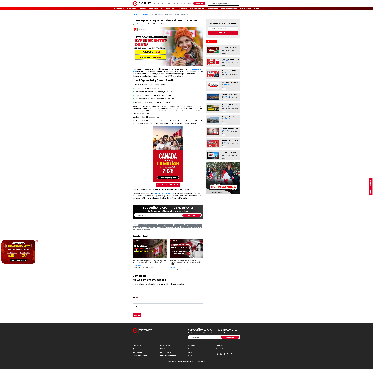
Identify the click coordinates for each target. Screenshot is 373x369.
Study (175, 3)
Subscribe (199, 3)
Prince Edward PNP (156, 9)
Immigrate (166, 3)
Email (135, 306)
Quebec (143, 9)
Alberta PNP (170, 9)
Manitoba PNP (213, 9)
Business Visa (165, 345)
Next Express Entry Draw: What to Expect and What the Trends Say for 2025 (186, 262)
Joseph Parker (137, 265)
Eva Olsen (137, 24)
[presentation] (136, 249)
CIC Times (225, 130)
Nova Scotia (131, 9)
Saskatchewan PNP (197, 9)
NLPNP (256, 9)
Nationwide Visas (198, 361)
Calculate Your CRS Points (168, 185)
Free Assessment (371, 186)
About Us (219, 345)
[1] (208, 3)
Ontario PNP (182, 9)
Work (190, 3)
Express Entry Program (163, 193)
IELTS (183, 3)
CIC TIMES (178, 361)
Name (135, 298)
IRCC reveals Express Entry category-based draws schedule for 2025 (149, 261)
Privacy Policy (221, 349)
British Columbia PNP (229, 9)
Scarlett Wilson (227, 84)
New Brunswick (245, 9)
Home (156, 3)
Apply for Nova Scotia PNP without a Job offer (238, 117)
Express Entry (119, 9)
